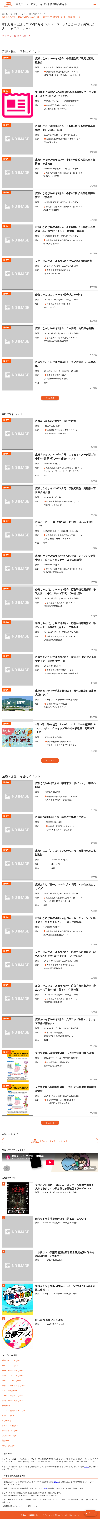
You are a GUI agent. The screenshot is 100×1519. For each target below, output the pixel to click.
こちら (86, 1466)
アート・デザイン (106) (12, 1395)
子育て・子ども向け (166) (13, 1385)
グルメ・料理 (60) (10, 1425)
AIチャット (90, 1513)
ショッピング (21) (10, 1430)
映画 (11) (6, 1405)
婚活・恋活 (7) (8, 1445)
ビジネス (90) (8, 1415)
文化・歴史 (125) (9, 1390)
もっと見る (50, 398)
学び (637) (6, 1420)
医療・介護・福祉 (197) (12, 1370)
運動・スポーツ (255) (11, 1380)
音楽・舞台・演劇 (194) (12, 1400)
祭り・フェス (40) (10, 1365)
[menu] (94, 4)
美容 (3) (5, 1440)
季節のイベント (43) (11, 1360)
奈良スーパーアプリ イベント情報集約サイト (22, 14)
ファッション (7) (9, 1435)
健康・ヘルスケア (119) (12, 1375)
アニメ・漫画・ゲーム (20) (13, 1410)
